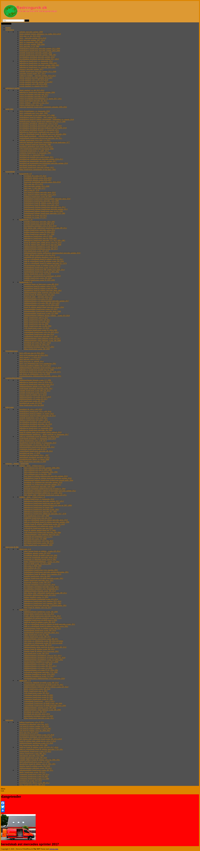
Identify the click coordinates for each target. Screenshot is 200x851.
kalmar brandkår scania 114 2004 (36, 597)
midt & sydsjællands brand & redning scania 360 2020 (44, 261)
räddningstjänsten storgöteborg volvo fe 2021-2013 (42, 655)
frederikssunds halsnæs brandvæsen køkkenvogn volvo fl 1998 (42, 121)
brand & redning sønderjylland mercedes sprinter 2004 (44, 307)
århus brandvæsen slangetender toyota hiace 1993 (37, 169)
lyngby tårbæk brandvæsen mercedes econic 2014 (42, 616)
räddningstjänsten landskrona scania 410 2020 (36, 743)
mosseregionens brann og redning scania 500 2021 (42, 628)
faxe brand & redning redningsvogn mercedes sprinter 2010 (45, 476)
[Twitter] (100, 807)
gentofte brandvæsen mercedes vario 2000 (39, 486)
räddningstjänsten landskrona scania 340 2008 (41, 612)
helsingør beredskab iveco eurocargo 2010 (39, 585)
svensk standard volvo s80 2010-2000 (33, 84)
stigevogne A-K (25, 549)
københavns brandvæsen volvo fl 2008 (38, 236)
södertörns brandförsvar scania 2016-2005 (39, 674)
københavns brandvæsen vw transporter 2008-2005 (38, 63)
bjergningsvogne (12, 351)
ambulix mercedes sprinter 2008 (31, 32)
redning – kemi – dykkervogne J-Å (32, 497)
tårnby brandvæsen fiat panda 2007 (37, 322)
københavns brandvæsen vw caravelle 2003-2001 (37, 67)
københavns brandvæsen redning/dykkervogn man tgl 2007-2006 (48, 505)
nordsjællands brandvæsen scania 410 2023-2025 (42, 267)
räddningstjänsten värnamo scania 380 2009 (40, 708)
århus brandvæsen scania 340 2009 (37, 349)
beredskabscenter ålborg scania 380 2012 (34, 783)
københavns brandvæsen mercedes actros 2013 (36, 384)
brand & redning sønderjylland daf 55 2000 (40, 530)
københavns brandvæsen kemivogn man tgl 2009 (42, 503)
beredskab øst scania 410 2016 (30, 781)
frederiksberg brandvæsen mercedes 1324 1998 (41, 201)
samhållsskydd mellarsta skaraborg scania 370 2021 (43, 618)
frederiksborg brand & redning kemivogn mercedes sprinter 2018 (47, 478)
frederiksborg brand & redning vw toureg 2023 (36, 413)
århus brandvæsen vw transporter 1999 (38, 545)
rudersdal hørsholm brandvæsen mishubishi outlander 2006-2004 (43, 107)
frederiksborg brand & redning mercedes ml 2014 (37, 416)
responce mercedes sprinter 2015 (31, 69)
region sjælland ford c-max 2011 (31, 105)
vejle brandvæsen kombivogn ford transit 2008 (36, 149)
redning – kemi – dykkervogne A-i (32, 466)
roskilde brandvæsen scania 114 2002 (33, 393)
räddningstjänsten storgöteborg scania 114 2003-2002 (43, 660)
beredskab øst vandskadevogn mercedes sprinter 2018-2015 (41, 159)
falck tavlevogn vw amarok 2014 (31, 361)
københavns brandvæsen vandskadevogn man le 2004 (39, 132)
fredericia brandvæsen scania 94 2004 (38, 197)
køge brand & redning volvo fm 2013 (37, 607)
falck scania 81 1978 (31, 190)
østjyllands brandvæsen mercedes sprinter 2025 (36, 167)
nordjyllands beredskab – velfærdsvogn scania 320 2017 (40, 136)
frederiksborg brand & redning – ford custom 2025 (37, 117)
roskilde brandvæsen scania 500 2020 (33, 758)
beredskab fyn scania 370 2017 (35, 217)
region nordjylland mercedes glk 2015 (33, 101)
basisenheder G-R (26, 220)
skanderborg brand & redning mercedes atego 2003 (42, 290)
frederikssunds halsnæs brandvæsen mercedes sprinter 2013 (45, 209)
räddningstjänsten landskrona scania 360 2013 (41, 249)
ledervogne (10, 407)
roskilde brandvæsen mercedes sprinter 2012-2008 (37, 71)
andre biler (9, 109)
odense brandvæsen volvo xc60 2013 (33, 441)
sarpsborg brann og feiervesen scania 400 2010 (41, 284)
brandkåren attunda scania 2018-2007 (38, 180)
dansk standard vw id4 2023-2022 (31, 90)
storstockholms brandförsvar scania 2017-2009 (41, 662)
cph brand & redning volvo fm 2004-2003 (34, 731)
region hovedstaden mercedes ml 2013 (33, 96)
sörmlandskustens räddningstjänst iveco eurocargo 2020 (44, 678)
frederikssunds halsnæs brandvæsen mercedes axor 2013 (44, 207)
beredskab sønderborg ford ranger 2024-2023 (36, 147)
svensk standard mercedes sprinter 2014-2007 (36, 82)
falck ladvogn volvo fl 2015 (29, 359)
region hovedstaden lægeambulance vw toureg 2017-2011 (40, 99)
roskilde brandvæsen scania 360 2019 (38, 645)
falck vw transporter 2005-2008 (30, 42)
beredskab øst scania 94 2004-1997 (37, 345)
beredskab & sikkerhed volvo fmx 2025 (33, 724)
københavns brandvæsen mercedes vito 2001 (35, 430)
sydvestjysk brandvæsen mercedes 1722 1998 (40, 672)
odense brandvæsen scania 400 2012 (32, 753)
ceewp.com (53, 849)
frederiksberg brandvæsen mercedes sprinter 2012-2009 (39, 48)
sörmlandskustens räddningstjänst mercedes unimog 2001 (40, 376)
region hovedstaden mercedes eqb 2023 (33, 94)
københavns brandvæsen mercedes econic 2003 (41, 509)
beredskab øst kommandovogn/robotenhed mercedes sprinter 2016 (43, 163)
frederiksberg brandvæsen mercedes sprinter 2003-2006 (39, 51)
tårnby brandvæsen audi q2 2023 (36, 318)
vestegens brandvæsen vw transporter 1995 (35, 153)
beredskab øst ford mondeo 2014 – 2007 (34, 455)
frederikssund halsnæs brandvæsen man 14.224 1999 (43, 211)
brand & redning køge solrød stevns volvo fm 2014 (42, 242)
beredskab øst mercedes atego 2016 (37, 714)
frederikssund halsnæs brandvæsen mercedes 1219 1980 (44, 213)
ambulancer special (12, 88)
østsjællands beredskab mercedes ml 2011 (34, 457)
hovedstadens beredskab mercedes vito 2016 (35, 424)
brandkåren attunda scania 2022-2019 (38, 178)
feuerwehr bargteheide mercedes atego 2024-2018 (42, 182)
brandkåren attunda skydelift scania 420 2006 (40, 555)
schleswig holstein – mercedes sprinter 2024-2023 (37, 76)
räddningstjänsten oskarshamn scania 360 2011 (41, 639)
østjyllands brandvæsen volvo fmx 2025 (38, 541)
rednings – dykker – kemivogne (17, 464)
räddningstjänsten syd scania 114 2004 (38, 668)
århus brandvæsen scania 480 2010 (32, 785)
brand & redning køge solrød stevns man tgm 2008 (42, 245)
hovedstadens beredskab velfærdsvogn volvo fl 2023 (38, 124)
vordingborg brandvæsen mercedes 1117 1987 (41, 336)
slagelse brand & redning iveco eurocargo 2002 (41, 651)
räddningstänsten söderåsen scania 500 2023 (35, 768)
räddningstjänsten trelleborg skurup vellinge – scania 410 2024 (47, 315)
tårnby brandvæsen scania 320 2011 (32, 772)
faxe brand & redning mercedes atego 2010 (40, 192)
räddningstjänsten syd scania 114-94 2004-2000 (41, 305)
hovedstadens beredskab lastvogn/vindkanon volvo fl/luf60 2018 (43, 128)
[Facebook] (100, 803)
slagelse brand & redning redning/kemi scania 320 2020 (44, 524)
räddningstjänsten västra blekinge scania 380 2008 (42, 710)
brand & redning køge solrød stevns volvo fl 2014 (37, 741)
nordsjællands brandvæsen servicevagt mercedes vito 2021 (40, 138)
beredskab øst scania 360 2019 (35, 712)
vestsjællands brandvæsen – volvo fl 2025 (39, 701)
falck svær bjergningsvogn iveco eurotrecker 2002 (37, 363)
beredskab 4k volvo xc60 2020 (30, 409)
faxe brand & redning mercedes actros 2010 (40, 194)
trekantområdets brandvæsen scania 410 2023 (40, 309)
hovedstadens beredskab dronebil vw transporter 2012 (39, 130)
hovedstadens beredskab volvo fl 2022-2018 (40, 226)
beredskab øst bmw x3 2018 (29, 453)
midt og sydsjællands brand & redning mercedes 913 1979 (45, 263)
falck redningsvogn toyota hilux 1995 (37, 474)
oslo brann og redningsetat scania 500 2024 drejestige (43, 641)
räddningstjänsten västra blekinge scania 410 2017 (42, 338)
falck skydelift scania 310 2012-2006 (37, 564)
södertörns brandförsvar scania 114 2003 (39, 676)
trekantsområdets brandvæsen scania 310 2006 (41, 313)
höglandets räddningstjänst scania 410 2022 (40, 595)
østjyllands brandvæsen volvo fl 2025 (33, 165)
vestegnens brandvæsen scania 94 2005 (33, 776)
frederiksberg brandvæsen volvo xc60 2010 (35, 411)
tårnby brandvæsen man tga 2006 (36, 324)
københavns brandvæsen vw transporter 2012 (36, 61)
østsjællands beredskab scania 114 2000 (38, 716)
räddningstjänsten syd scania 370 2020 (38, 664)
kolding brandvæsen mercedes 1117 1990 (39, 234)
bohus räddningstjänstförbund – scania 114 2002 (41, 562)
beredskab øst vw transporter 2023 (32, 155)
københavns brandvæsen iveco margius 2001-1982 (42, 603)
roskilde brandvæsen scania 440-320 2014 (34, 391)
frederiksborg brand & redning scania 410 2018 (41, 203)
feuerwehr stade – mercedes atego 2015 (38, 297)
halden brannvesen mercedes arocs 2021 (38, 580)
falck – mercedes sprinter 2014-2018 (32, 38)
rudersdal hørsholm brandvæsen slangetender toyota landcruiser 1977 (44, 142)
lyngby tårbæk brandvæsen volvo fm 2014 (39, 255)
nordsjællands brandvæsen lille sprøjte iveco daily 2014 (44, 270)
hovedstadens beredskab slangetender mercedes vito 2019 (40, 126)
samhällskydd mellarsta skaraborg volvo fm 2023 (42, 257)
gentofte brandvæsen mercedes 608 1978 (39, 224)
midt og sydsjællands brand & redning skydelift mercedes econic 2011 (49, 624)
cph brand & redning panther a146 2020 (34, 726)
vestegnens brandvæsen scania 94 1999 (38, 697)
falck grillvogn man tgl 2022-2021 (31, 353)
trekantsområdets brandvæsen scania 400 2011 (36, 770)
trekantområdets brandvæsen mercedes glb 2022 (37, 447)
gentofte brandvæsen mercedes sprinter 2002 (35, 53)
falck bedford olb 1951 (32, 568)
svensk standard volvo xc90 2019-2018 (33, 80)
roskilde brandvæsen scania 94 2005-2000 (39, 280)
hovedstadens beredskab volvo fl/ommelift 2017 (41, 589)
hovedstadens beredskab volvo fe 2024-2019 (35, 737)
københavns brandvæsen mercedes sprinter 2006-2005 (39, 65)
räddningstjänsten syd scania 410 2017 (33, 399)
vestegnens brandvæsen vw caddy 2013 (33, 151)
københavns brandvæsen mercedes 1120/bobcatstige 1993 (45, 605)
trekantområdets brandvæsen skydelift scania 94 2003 (43, 685)
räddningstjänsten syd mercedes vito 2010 (34, 445)
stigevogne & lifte (12, 547)
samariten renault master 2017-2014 (32, 74)
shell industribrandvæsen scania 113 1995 (34, 762)
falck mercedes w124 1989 (29, 46)
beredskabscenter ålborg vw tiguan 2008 (34, 459)
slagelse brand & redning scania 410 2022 (39, 295)
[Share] (100, 810)
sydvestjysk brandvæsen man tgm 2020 (38, 528)
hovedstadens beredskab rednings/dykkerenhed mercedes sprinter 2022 (50, 491)
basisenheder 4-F (25, 174)
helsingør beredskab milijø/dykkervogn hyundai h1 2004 (44, 489)
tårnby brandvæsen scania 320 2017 (37, 320)
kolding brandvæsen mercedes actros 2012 (39, 230)
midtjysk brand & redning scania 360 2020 (39, 622)
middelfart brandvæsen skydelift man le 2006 (40, 620)
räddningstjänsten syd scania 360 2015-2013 (40, 666)
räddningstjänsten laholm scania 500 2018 (34, 386)
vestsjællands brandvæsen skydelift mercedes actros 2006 (45, 706)
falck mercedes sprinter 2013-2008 (36, 186)
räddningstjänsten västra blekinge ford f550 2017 (42, 534)
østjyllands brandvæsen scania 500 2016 (38, 543)
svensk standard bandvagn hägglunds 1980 (35, 144)
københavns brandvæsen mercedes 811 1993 (40, 512)
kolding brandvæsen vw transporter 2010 (39, 499)
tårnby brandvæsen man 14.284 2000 (37, 326)
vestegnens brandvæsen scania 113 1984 (34, 779)
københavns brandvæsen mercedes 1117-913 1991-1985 (44, 240)
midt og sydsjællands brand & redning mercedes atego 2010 (46, 520)
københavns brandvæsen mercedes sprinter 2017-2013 (44, 501)
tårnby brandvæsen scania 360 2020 (37, 689)
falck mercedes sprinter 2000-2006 (32, 44)
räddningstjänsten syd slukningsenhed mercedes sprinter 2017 (46, 301)
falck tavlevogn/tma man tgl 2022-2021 (33, 355)
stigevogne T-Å (25, 680)
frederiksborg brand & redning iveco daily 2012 (41, 205)
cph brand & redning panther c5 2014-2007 (35, 728)
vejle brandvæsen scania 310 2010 (36, 328)
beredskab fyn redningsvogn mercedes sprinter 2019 (43, 482)
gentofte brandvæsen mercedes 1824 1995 (39, 222)
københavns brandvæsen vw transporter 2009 (36, 428)
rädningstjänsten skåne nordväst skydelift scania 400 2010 (45, 647)
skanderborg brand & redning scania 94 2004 (40, 288)
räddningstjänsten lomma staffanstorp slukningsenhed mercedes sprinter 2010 (52, 253)
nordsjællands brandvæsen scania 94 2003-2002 (41, 272)
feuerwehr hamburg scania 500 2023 (37, 582)
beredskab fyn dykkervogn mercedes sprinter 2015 (42, 484)
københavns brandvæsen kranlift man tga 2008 (36, 370)
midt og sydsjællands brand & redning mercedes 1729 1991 (41, 749)
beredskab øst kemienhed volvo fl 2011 (38, 537)
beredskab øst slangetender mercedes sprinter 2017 (37, 161)
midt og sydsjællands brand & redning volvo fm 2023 (43, 259)
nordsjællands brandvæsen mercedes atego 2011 (41, 632)
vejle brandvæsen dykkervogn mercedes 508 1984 (42, 532)
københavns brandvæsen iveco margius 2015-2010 (42, 601)
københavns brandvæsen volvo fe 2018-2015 (35, 382)
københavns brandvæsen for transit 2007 (39, 507)
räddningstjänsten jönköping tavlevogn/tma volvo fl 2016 (40, 368)
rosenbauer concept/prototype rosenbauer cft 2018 (42, 276)
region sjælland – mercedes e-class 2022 (34, 103)
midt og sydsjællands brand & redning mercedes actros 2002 (46, 626)
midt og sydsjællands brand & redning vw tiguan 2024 (39, 436)
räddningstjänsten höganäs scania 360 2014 (40, 591)
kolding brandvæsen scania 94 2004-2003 (39, 232)
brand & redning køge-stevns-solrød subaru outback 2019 (40, 432)
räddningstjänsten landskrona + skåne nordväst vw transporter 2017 (44, 434)
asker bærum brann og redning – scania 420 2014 (42, 551)
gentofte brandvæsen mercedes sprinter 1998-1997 (37, 55)
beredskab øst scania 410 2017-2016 (37, 343)
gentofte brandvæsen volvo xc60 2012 (33, 418)
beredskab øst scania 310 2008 (35, 539)
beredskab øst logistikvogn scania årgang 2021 (36, 157)
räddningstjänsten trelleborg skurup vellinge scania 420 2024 (46, 687)
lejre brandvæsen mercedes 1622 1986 (33, 745)
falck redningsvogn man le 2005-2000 (38, 470)
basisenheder (10, 172)
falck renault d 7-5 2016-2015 (30, 357)
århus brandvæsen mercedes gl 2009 (32, 461)
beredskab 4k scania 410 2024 (35, 176)
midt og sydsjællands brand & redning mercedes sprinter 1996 (46, 522)
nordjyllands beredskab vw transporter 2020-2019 (37, 439)
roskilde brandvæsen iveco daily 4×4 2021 (34, 140)
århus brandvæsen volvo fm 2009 (31, 405)
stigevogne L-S (25, 610)
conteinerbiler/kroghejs (14, 378)
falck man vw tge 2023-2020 (30, 36)
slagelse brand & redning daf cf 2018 (32, 395)
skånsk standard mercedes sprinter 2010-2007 (36, 78)
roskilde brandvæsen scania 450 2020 (38, 278)
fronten (8, 28)
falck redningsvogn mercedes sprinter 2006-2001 (42, 468)
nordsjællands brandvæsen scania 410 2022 (35, 751)
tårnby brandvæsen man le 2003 (35, 691)
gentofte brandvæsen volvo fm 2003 (37, 576)
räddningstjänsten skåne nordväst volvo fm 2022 (41, 293)
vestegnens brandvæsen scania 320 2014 (34, 774)
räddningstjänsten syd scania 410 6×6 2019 (35, 397)
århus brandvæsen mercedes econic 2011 (39, 718)
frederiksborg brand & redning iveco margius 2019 (42, 574)
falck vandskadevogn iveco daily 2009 (33, 113)
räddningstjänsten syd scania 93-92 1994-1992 (41, 670)
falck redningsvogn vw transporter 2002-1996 (41, 472)
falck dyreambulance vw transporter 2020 (34, 111)
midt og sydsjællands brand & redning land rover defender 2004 (42, 134)
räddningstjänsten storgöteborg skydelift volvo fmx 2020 (44, 658)
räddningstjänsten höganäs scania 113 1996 (35, 380)
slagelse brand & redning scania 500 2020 (34, 766)
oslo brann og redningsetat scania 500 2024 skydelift (43, 643)
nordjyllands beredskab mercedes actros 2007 (36, 388)
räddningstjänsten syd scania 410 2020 (38, 299)
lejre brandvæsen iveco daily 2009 (36, 516)
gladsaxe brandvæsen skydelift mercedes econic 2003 (43, 578)
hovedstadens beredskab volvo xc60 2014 (34, 426)
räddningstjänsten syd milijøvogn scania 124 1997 (42, 526)
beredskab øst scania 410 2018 (30, 403)
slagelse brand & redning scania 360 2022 (39, 649)
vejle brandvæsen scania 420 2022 (32, 401)
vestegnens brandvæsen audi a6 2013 (33, 449)
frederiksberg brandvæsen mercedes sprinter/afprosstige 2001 (46, 572)
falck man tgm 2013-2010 (33, 184)
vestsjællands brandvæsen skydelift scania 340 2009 (43, 703)
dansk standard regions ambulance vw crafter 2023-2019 (40, 34)
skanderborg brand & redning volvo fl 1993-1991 (37, 764)
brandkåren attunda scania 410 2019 (37, 553)
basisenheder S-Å (25, 282)
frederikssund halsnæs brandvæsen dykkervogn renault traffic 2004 (48, 480)
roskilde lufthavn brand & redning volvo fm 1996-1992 (39, 760)
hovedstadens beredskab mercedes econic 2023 (41, 587)
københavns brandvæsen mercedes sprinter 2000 (37, 92)
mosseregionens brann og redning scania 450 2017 (42, 265)
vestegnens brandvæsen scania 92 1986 (38, 699)
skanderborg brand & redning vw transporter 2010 (37, 443)
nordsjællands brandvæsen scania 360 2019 (40, 630)
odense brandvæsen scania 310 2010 (37, 274)
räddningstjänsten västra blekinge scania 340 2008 (42, 340)
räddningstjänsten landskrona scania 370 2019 (41, 247)
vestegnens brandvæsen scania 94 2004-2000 (40, 330)
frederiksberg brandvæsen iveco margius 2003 (41, 570)
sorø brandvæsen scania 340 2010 (36, 653)
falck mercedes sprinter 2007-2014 (32, 40)
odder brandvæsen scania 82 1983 (36, 635)
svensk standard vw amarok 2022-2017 (33, 86)
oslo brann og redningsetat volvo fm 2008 (34, 374)
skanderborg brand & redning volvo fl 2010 (40, 286)
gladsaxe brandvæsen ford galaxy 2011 (33, 420)
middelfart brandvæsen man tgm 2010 (38, 518)
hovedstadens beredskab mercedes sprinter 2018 (37, 57)
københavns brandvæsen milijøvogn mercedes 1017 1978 (45, 514)
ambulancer (10, 30)
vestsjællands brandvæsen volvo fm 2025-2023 (41, 332)
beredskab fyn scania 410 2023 (35, 215)
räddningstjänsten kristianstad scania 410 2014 (41, 599)
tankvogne (9, 720)
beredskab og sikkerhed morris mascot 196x (40, 559)
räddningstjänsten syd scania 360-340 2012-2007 (42, 303)
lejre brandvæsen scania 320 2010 (36, 251)
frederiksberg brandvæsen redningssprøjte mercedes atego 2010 (47, 199)
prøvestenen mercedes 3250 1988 (31, 756)
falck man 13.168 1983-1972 (34, 188)
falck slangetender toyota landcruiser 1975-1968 (37, 115)
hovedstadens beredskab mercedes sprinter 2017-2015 (39, 59)
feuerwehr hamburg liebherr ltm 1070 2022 (35, 366)
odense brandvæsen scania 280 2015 (37, 637)
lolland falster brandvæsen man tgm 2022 (39, 614)
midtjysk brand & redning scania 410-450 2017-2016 (38, 747)
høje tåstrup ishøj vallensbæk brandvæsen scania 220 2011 (45, 495)
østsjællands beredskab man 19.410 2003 (39, 347)
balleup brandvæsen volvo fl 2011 (31, 722)
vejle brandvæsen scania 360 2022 (36, 693)
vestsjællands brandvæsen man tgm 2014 (39, 334)
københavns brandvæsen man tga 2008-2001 (40, 238)
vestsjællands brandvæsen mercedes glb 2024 (36, 451)
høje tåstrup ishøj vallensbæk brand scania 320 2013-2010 (40, 739)
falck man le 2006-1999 (32, 566)
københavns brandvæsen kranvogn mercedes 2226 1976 (40, 372)
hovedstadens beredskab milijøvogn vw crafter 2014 (43, 493)
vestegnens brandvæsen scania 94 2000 (38, 695)
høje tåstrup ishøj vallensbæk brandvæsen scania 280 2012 (45, 228)
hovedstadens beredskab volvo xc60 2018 (34, 422)
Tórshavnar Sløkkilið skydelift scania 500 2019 (41, 683)
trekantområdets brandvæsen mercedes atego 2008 (42, 311)
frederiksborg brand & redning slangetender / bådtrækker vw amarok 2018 (46, 119)
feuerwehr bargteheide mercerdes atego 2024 (40, 557)
